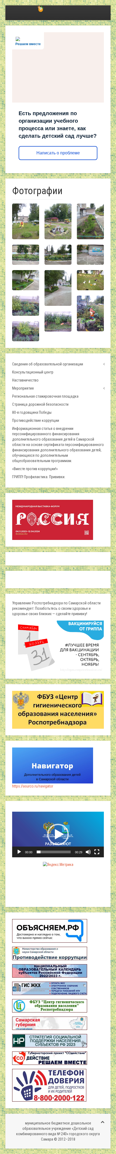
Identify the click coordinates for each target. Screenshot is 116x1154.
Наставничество (25, 380)
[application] (58, 834)
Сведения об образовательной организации (47, 364)
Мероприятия (23, 388)
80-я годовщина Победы (32, 412)
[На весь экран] (97, 852)
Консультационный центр (32, 372)
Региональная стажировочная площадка (45, 396)
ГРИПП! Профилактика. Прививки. (38, 477)
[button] (58, 834)
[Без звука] (88, 852)
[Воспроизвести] (19, 852)
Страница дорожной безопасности (40, 404)
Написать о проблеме (58, 153)
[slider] (54, 852)
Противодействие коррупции (35, 420)
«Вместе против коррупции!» (35, 469)
